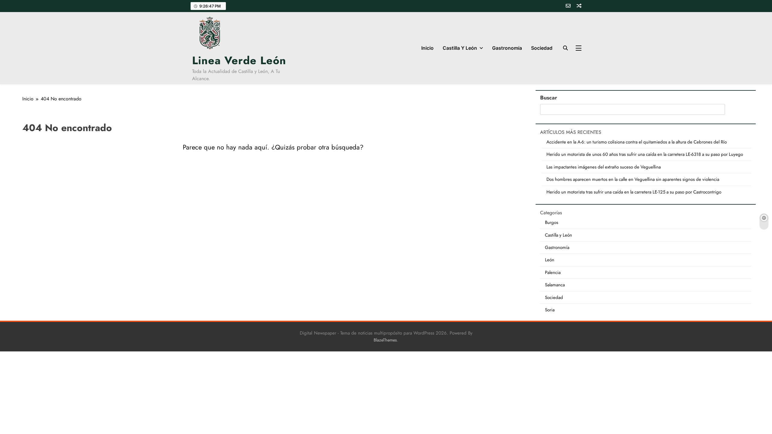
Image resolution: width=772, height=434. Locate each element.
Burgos (551, 222)
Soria (550, 310)
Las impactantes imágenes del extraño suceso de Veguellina (603, 167)
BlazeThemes (385, 340)
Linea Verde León (239, 60)
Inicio (427, 48)
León (549, 259)
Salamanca (555, 284)
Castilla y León (460, 48)
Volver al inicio (273, 170)
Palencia (553, 272)
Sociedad (541, 48)
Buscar (548, 98)
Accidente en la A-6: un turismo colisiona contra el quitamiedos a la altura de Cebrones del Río (636, 142)
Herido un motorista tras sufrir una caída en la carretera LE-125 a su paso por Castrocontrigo (633, 192)
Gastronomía (507, 48)
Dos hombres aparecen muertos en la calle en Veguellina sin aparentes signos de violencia (632, 179)
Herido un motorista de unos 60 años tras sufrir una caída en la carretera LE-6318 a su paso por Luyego (644, 154)
